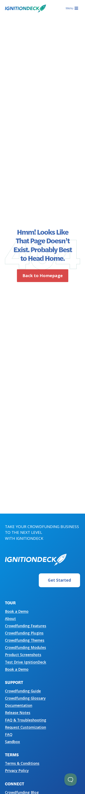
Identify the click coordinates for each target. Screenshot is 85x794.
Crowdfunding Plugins (24, 632)
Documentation (18, 705)
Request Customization (25, 727)
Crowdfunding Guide (23, 690)
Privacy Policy (17, 770)
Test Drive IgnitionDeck (25, 662)
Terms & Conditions (22, 763)
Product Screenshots (23, 654)
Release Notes (17, 712)
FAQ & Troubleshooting (25, 720)
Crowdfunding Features (25, 625)
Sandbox (12, 741)
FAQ (8, 734)
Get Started (59, 580)
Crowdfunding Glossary (25, 698)
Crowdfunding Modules (25, 647)
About (10, 618)
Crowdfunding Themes (24, 640)
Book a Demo (16, 611)
